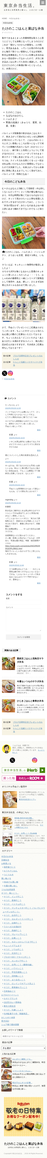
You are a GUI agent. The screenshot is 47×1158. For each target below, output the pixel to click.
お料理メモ (6, 863)
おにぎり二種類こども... (22, 1059)
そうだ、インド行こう (13, 896)
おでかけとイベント (10, 995)
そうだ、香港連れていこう (15, 987)
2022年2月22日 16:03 (17, 438)
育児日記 (5, 1021)
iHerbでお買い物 (11, 882)
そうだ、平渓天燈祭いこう (15, 972)
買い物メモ (6, 878)
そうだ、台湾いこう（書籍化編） (18, 964)
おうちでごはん (10, 871)
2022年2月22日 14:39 (13, 462)
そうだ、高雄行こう (12, 930)
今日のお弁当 (9, 379)
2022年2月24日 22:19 (13, 503)
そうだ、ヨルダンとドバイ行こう (18, 919)
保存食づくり (10, 867)
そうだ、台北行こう (12, 915)
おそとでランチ (10, 998)
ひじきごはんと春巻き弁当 (30, 701)
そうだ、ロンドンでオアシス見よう (19, 983)
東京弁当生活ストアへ (27, 799)
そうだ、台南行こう (12, 923)
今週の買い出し (10, 886)
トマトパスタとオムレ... (22, 1071)
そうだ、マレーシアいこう (15, 934)
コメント (9, 607)
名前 (8, 598)
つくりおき (9, 875)
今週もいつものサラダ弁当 (30, 681)
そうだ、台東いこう (12, 938)
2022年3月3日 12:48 (16, 565)
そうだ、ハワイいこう (13, 968)
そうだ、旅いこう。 (10, 893)
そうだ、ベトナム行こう (14, 904)
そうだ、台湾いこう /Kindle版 (25, 833)
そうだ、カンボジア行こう (15, 961)
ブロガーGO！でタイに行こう (17, 957)
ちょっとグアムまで (12, 946)
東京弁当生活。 (20, 5)
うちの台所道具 (8, 889)
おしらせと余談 (8, 1017)
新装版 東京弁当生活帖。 (24, 818)
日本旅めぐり (10, 991)
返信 (38, 430)
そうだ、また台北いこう (14, 980)
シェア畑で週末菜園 (10, 1024)
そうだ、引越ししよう (13, 1010)
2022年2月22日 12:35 (13, 408)
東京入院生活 (10, 1006)
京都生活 (5, 860)
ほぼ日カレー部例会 (12, 1002)
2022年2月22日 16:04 (17, 485)
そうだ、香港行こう (12, 900)
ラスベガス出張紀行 (12, 927)
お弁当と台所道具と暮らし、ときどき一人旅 (23, 1147)
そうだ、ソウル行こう (13, 949)
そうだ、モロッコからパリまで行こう (20, 942)
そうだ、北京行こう (12, 953)
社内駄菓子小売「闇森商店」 (16, 1014)
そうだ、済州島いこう (13, 976)
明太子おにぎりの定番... (22, 1083)
